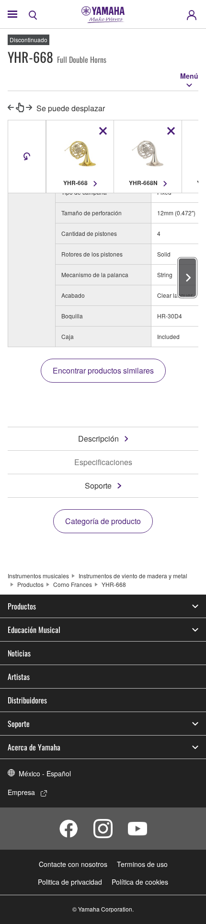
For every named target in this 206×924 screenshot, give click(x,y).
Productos (30, 584)
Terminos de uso (142, 864)
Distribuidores (27, 700)
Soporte (98, 485)
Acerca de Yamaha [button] (34, 747)
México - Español (45, 773)
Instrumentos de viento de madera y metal (133, 576)
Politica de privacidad (70, 882)
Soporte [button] (19, 723)
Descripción (98, 438)
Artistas (19, 676)
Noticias (19, 653)
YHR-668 (114, 584)
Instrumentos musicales (38, 576)
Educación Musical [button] (34, 629)
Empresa (21, 792)
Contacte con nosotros (73, 864)
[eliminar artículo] (103, 131)
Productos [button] (22, 606)
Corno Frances (72, 584)
